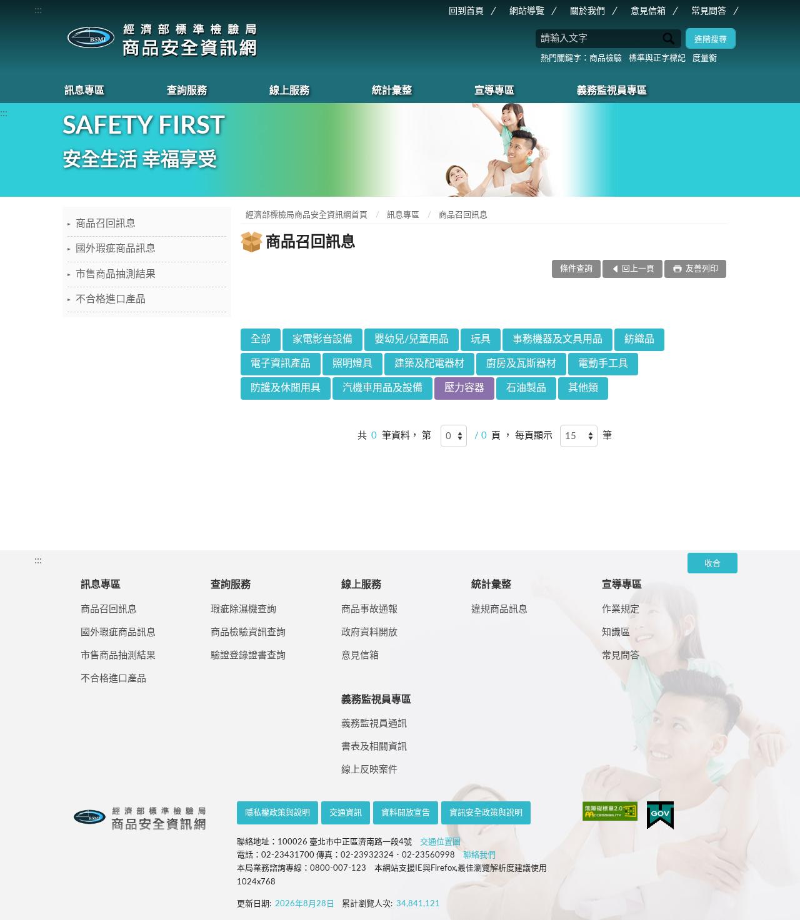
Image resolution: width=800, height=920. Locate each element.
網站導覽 (526, 11)
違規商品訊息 (499, 609)
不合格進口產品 (111, 299)
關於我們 (587, 11)
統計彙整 (392, 91)
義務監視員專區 (612, 91)
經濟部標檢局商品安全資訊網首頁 (307, 215)
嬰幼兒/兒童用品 (411, 339)
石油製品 (526, 388)
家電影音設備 (322, 339)
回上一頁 (638, 269)
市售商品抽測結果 (116, 274)
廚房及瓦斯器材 (521, 363)
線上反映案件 (369, 769)
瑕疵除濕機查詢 (243, 609)
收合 (712, 564)
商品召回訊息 (106, 224)
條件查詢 (576, 269)
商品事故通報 (369, 609)
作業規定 (620, 609)
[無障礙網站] (610, 811)
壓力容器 (464, 388)
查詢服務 (187, 91)
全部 (261, 339)
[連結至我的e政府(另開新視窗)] (660, 815)
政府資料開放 (369, 632)
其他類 (583, 388)
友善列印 (701, 269)
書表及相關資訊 (374, 746)
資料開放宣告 (405, 813)
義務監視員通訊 (374, 723)
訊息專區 (84, 91)
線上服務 (289, 91)
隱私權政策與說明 (277, 813)
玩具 (481, 339)
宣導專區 (494, 91)
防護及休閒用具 (286, 388)
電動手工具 (603, 363)
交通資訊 (345, 813)
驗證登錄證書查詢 (248, 655)
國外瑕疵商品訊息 (116, 249)
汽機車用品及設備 (382, 388)
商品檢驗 (605, 58)
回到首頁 (466, 11)
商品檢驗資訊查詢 (248, 632)
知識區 (616, 632)
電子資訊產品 (281, 363)
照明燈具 (352, 363)
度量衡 (704, 58)
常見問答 (708, 11)
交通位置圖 (440, 842)
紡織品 (639, 339)
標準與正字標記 (657, 58)
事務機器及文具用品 (557, 339)
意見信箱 (648, 11)
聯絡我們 (479, 855)
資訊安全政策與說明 (485, 813)
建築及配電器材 (429, 363)
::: (38, 10)
